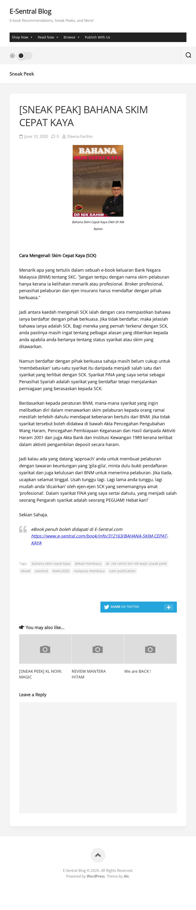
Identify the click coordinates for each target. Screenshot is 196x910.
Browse (69, 37)
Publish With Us (97, 37)
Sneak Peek (22, 74)
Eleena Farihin (80, 136)
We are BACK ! (137, 671)
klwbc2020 (61, 571)
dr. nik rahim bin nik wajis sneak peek (136, 563)
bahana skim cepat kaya (51, 563)
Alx (126, 876)
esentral (41, 571)
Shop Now (20, 37)
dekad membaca (88, 563)
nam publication (122, 571)
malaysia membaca (89, 571)
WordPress (96, 876)
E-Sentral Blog (30, 11)
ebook (25, 571)
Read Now (46, 37)
